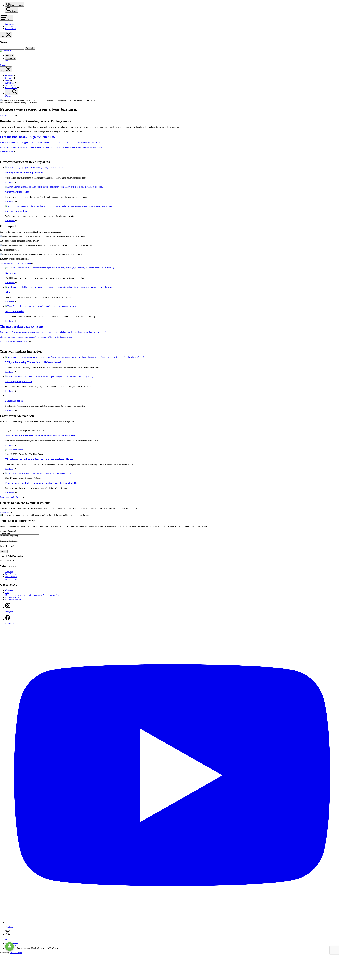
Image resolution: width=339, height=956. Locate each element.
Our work (9, 55)
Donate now (5, 513)
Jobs (7, 592)
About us (10, 292)
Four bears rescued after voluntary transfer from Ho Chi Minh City (42, 483)
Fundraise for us (14, 400)
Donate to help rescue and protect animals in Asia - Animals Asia (32, 595)
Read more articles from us (11, 497)
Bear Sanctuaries (14, 311)
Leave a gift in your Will (18, 381)
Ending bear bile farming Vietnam (24, 172)
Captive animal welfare (17, 191)
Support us (10, 58)
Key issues (10, 273)
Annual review (11, 579)
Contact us (9, 590)
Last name (9, 541)
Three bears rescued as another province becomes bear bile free (39, 459)
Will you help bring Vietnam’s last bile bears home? (33, 362)
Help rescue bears (7, 116)
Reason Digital (16, 953)
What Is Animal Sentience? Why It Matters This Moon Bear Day (40, 435)
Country (8, 531)
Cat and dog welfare (16, 211)
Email (7, 546)
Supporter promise (13, 600)
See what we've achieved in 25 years (15, 263)
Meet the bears (11, 576)
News (7, 61)
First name (9, 536)
